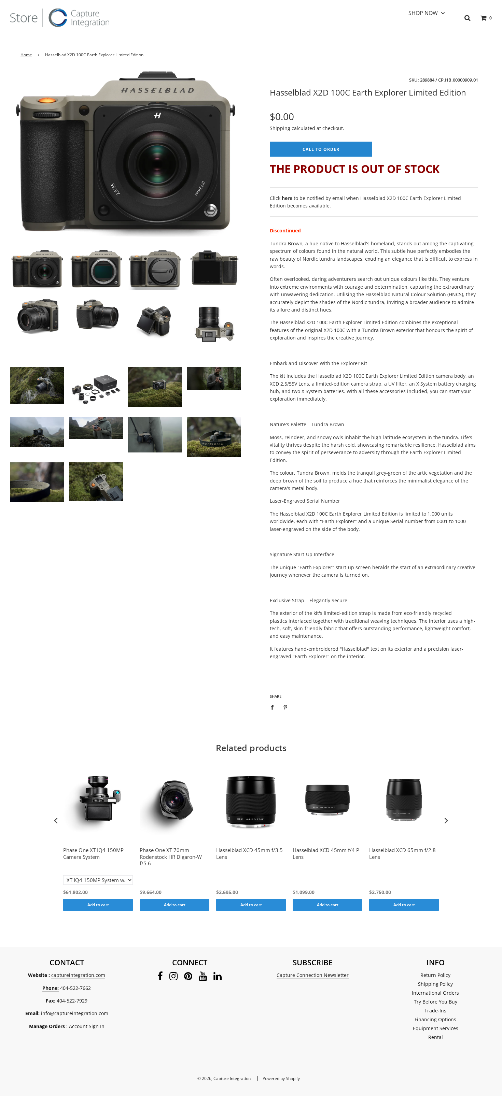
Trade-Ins (435, 1010)
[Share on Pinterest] (286, 707)
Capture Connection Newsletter (313, 975)
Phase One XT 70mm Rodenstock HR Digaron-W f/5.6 (171, 857)
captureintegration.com (78, 975)
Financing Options (435, 1019)
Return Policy (435, 975)
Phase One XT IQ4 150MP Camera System (93, 853)
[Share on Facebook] (274, 707)
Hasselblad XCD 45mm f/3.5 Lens (249, 853)
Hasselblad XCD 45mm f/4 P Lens (326, 853)
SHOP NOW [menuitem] (423, 13)
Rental (435, 1037)
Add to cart (98, 905)
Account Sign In (86, 1026)
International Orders (435, 993)
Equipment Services (435, 1028)
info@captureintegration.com (74, 1013)
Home (26, 55)
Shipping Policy (435, 984)
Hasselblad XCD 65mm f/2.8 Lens (402, 853)
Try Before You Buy (435, 1001)
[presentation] (56, 820)
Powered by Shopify (281, 1078)
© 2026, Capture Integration (224, 1078)
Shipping (280, 128)
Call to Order (321, 149)
